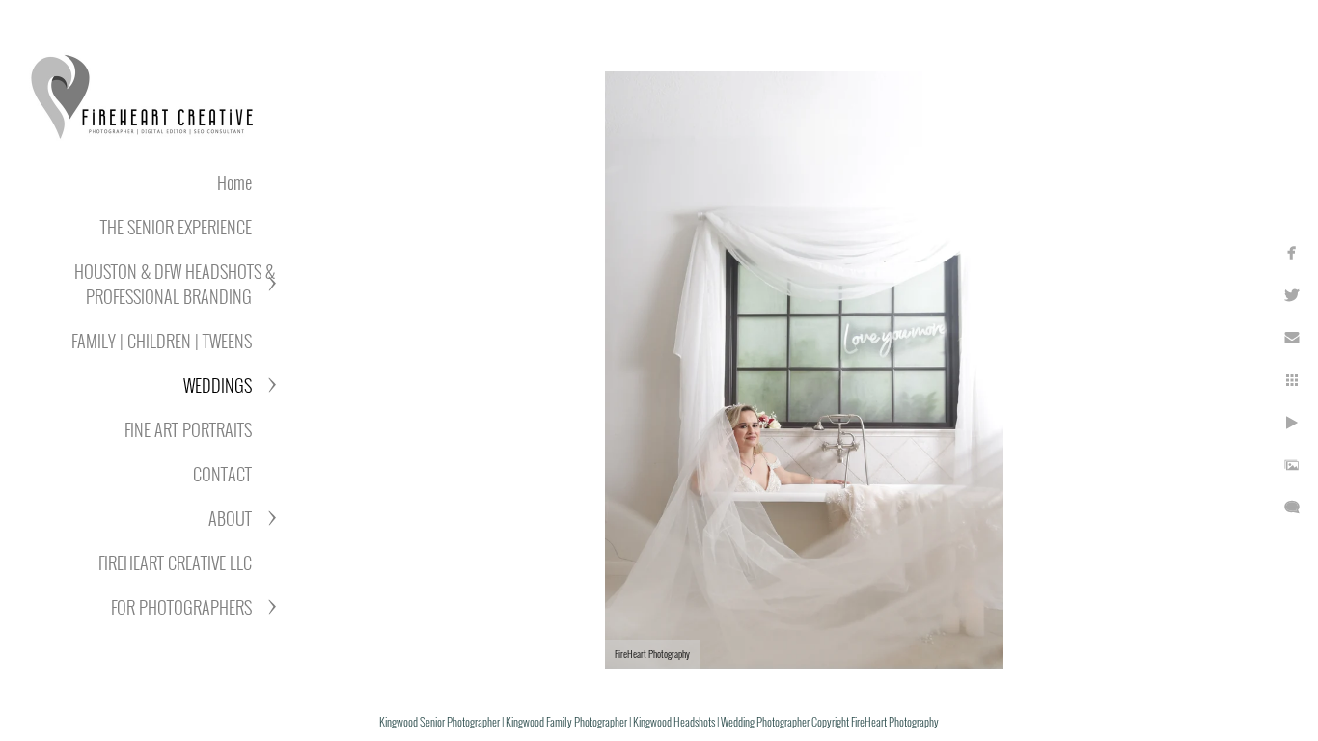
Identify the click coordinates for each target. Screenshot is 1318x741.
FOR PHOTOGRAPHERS (181, 606)
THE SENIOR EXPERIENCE (176, 226)
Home (234, 182)
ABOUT (230, 518)
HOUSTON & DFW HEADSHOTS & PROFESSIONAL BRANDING (174, 284)
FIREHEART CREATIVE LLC (175, 562)
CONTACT (222, 473)
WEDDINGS (217, 385)
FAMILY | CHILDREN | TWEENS (161, 340)
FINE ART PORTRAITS (188, 429)
